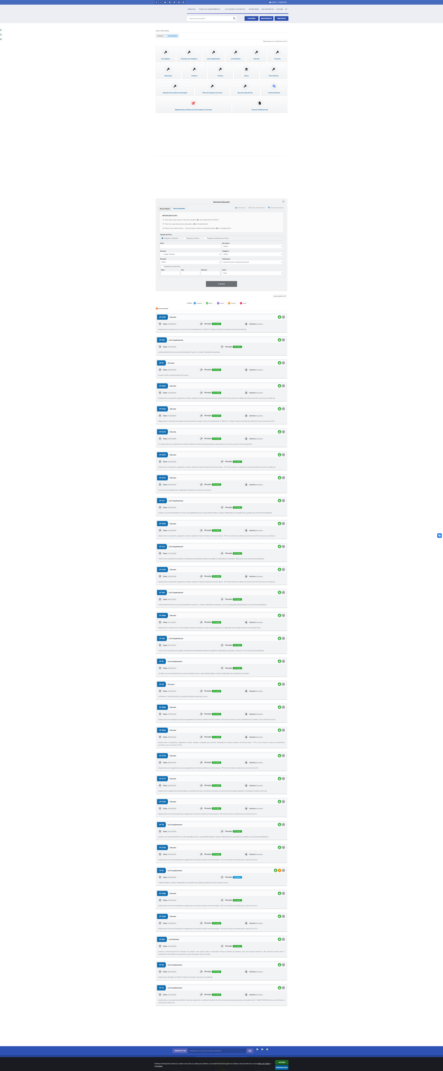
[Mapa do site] (179, 2)
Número (204, 270)
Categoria (225, 251)
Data (162, 270)
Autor (224, 270)
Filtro (162, 243)
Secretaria (225, 243)
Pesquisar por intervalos (172, 266)
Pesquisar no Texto (192, 238)
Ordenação (226, 259)
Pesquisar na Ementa (171, 238)
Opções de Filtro (166, 234)
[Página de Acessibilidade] (184, 2)
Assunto (163, 251)
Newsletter (180, 1051)
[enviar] (249, 1050)
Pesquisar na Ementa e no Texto (217, 238)
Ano (182, 270)
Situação (163, 259)
